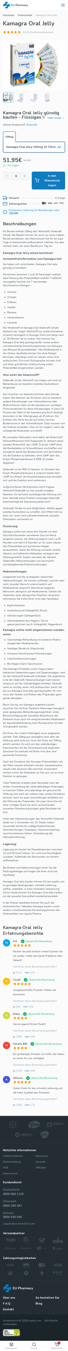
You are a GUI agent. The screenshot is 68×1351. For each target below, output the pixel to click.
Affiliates (41, 1167)
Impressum (42, 1156)
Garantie (41, 1162)
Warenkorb (56, 1346)
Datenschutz (10, 1173)
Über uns (9, 1298)
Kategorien (11, 1348)
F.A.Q (6, 1304)
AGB (5, 1167)
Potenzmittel (25, 15)
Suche (34, 1348)
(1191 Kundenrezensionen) (37, 32)
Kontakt (8, 1309)
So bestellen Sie (47, 1298)
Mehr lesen (54, 118)
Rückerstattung (12, 1162)
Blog (39, 1304)
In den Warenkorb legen (52, 180)
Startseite (8, 15)
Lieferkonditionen (13, 1156)
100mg (9, 137)
